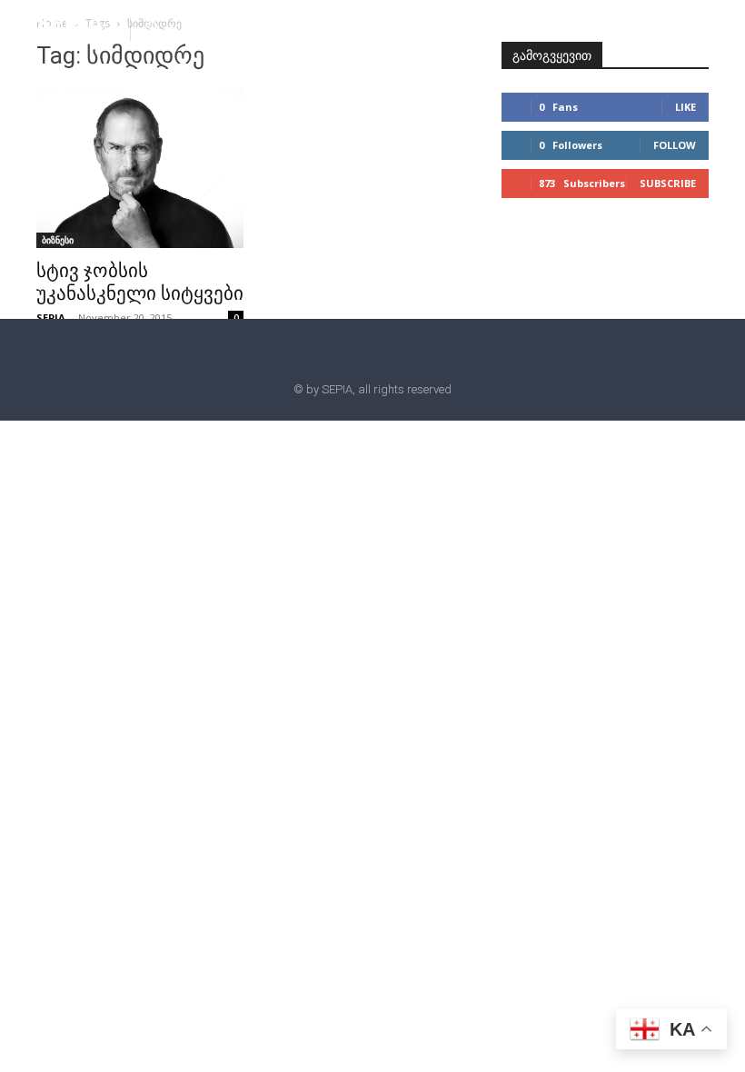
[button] (152, 28)
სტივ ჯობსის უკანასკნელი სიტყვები (139, 282)
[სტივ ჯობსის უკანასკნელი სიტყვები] (139, 168)
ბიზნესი (58, 239)
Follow (674, 145)
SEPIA (50, 317)
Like (685, 107)
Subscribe (668, 183)
